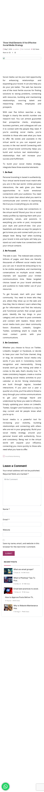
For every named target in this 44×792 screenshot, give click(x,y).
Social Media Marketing (12, 456)
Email (5, 519)
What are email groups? (24, 569)
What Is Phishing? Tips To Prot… (24, 579)
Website (6, 529)
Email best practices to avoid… (26, 589)
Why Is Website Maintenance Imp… (26, 606)
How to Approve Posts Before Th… (19, 597)
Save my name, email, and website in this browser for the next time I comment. (21, 545)
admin (17, 49)
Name (5, 509)
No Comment (26, 49)
